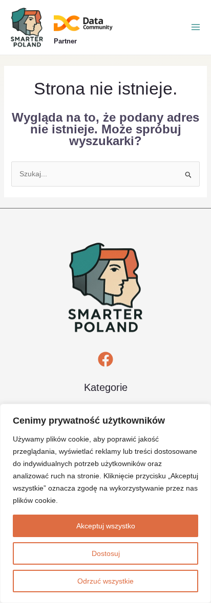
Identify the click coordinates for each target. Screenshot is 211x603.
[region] (105, 503)
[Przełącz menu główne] (196, 27)
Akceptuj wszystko (105, 526)
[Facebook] (105, 359)
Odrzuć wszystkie (105, 581)
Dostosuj (106, 553)
